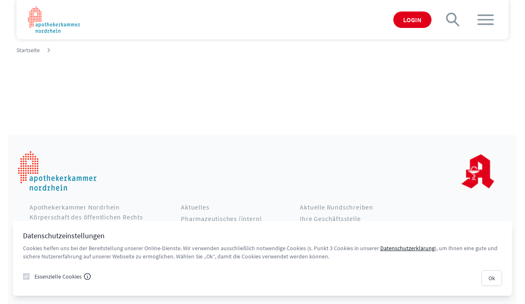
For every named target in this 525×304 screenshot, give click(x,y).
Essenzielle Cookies (58, 276)
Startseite (28, 50)
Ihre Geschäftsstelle (330, 218)
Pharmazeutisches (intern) (221, 218)
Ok (491, 278)
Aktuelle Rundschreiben (336, 207)
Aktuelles (195, 207)
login (412, 20)
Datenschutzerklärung (407, 248)
